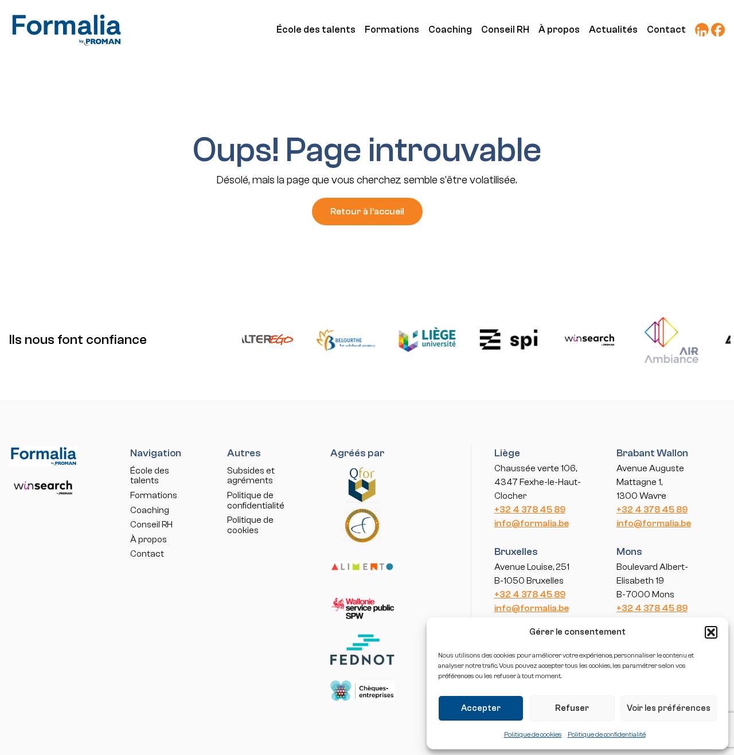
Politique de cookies (533, 734)
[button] (711, 632)
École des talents (316, 29)
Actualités (613, 29)
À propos (559, 29)
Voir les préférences (668, 708)
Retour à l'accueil (367, 211)
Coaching (450, 29)
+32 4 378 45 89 (529, 509)
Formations (392, 29)
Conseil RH (505, 29)
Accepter (481, 708)
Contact (666, 29)
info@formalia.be (531, 523)
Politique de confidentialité (607, 734)
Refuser (572, 708)
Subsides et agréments (251, 475)
